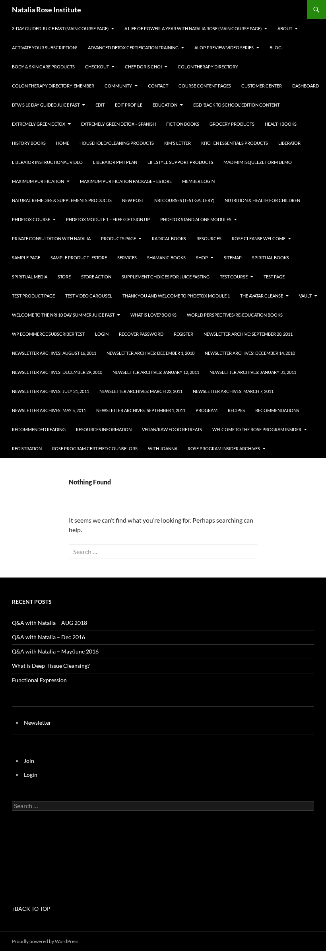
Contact (158, 85)
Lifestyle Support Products (180, 162)
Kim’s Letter (177, 143)
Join (29, 760)
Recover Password (141, 333)
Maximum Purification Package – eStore (126, 181)
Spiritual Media (29, 276)
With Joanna (162, 448)
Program (206, 410)
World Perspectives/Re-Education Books (235, 314)
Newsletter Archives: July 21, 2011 (50, 391)
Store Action (96, 276)
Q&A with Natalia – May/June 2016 (55, 651)
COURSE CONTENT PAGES (205, 85)
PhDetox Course (31, 219)
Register (183, 333)
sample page (26, 257)
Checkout (97, 66)
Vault (305, 295)
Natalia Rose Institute (46, 9)
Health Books (281, 123)
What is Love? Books (153, 314)
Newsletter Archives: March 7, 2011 (233, 391)
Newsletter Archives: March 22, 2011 (140, 391)
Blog (275, 47)
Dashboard (305, 85)
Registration (27, 448)
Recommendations (277, 410)
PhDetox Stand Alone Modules (195, 219)
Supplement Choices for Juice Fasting (166, 276)
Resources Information (104, 429)
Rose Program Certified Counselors (95, 448)
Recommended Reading (39, 429)
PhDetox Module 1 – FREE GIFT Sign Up (108, 219)
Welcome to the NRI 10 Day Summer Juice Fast (63, 314)
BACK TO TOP (32, 908)
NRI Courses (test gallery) (184, 200)
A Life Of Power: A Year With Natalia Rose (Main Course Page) (193, 28)
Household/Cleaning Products (117, 143)
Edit (100, 104)
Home (62, 143)
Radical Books (169, 238)
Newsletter (37, 722)
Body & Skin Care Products (43, 66)
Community (118, 85)
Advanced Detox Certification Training (133, 47)
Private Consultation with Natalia (51, 238)
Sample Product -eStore (78, 257)
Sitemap (233, 257)
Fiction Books (182, 123)
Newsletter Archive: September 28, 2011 (248, 333)
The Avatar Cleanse (261, 295)
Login (102, 333)
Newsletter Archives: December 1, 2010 (150, 353)
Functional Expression (39, 680)
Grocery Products (232, 123)
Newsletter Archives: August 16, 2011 (54, 353)
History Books (29, 143)
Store (64, 276)
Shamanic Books (166, 257)
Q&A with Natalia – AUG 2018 (49, 622)
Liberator (289, 143)
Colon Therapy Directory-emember (53, 85)
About (284, 28)
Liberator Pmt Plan (115, 162)
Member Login (198, 181)
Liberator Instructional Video (47, 162)
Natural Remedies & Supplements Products (62, 200)
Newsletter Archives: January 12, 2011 (156, 372)
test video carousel (88, 295)
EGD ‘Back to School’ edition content (236, 104)
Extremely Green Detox (38, 123)
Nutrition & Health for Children (262, 200)
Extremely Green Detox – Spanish (118, 123)
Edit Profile (128, 104)
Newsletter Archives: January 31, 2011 (253, 372)
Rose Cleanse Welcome (258, 238)
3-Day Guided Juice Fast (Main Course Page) (60, 28)
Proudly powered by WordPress (45, 941)
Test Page (274, 276)
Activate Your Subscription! (45, 47)
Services (127, 257)
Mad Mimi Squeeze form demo (257, 162)
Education (165, 104)
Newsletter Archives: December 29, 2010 (57, 372)
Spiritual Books (270, 257)
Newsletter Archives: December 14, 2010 (250, 353)
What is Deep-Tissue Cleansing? (51, 665)
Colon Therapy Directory (208, 66)
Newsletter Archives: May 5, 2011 (49, 410)
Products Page (118, 238)
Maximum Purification (38, 181)
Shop (202, 257)
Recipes (236, 410)
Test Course (234, 276)
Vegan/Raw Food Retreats (172, 429)
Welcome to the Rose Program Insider (256, 429)
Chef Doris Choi (143, 66)
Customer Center (261, 85)
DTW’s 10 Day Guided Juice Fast (46, 104)
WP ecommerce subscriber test (48, 333)
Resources (208, 238)
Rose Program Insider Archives (224, 448)
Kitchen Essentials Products (234, 143)
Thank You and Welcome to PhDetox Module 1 (176, 295)
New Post (133, 200)
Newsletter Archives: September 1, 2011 (140, 410)
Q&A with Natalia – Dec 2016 (48, 637)
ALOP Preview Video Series (224, 47)
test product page (33, 295)
